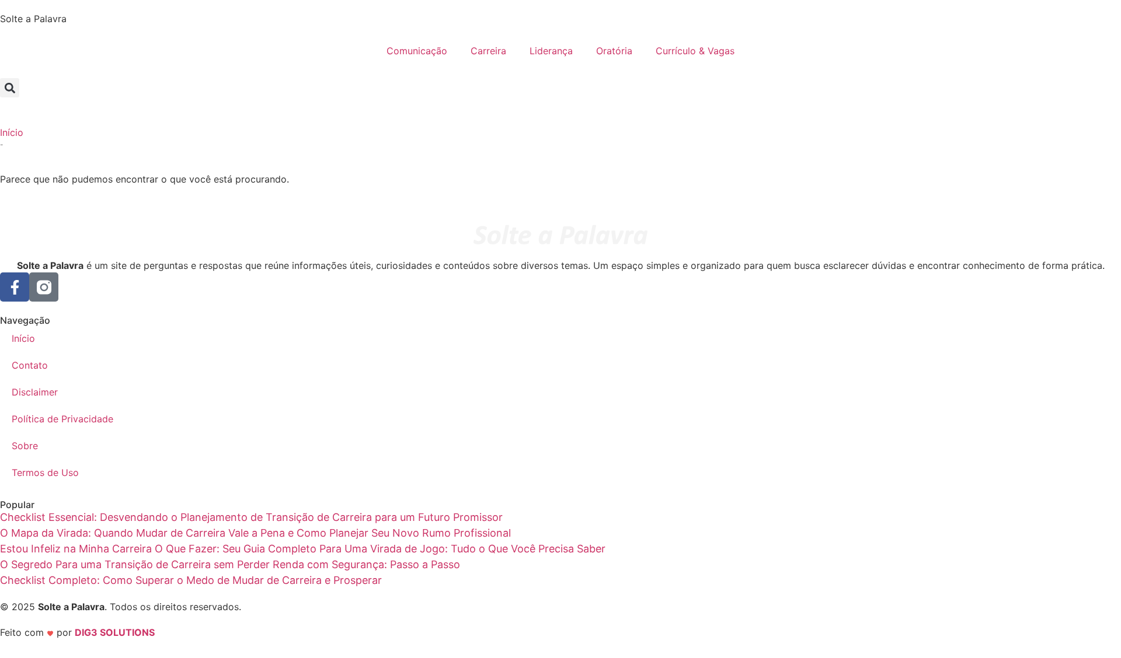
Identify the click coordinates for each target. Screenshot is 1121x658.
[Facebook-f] (14, 287)
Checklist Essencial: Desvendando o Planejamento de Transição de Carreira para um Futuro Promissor (251, 517)
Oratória (614, 51)
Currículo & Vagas (695, 51)
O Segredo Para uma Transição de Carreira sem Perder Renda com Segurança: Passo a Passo (230, 564)
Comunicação (417, 51)
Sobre (25, 446)
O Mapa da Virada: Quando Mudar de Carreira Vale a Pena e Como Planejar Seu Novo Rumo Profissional (255, 533)
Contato (30, 365)
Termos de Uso (45, 472)
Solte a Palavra (33, 18)
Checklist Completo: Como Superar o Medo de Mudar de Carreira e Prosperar (191, 580)
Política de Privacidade (62, 419)
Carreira (488, 51)
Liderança (551, 51)
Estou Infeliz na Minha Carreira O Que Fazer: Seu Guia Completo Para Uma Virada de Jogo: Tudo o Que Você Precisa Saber (302, 548)
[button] (9, 87)
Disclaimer (35, 392)
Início (11, 132)
